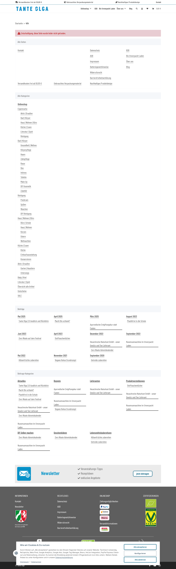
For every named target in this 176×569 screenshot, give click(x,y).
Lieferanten (95, 380)
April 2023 (58, 333)
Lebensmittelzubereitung (100, 432)
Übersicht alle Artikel (26, 286)
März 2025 (94, 316)
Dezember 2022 (96, 333)
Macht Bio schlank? (62, 321)
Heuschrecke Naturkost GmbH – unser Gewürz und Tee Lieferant (105, 343)
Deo (22, 168)
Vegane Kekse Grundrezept (65, 360)
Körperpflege (26, 149)
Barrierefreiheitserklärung (100, 77)
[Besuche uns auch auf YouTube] (154, 565)
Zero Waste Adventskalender (102, 350)
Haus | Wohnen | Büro (29, 122)
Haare (23, 154)
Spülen (23, 204)
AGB (91, 55)
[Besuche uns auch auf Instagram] (159, 565)
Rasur (23, 163)
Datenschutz (36, 562)
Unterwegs (25, 272)
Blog (130, 8)
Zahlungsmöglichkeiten (109, 501)
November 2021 (60, 355)
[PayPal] (104, 506)
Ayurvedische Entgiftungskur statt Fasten (103, 326)
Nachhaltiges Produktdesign (129, 2)
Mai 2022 (21, 355)
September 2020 (97, 355)
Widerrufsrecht (96, 72)
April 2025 (58, 316)
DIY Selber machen (26, 432)
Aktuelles (22, 380)
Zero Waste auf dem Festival (30, 338)
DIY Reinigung (26, 213)
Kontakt (158, 2)
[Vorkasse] (104, 512)
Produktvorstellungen (135, 380)
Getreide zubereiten (99, 360)
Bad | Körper (25, 117)
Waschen (24, 209)
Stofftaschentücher (62, 338)
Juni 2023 (22, 333)
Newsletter (19, 506)
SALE (20, 295)
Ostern (23, 236)
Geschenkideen (60, 432)
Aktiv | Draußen (27, 113)
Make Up (24, 181)
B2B (96, 8)
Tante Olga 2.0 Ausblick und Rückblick (34, 321)
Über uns (129, 61)
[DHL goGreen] (104, 529)
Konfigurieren (140, 553)
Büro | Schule (26, 222)
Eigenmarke (22, 108)
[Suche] (136, 8)
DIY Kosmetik (26, 186)
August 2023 (131, 316)
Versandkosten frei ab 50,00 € (30, 2)
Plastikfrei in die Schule (136, 321)
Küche (23, 250)
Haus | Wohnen (26, 227)
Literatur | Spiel (27, 131)
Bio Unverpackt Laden (107, 8)
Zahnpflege (25, 158)
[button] (142, 8)
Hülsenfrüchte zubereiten (29, 360)
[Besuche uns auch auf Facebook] (149, 565)
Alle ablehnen (140, 560)
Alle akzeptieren (140, 547)
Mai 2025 (21, 316)
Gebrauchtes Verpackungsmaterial (80, 2)
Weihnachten (26, 240)
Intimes (23, 172)
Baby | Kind (22, 277)
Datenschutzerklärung (64, 557)
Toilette (23, 177)
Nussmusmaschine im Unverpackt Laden (139, 343)
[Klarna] (104, 517)
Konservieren (26, 259)
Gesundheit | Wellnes (29, 145)
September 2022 (133, 333)
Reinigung (24, 136)
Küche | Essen (26, 127)
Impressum (24, 562)
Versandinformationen (108, 523)
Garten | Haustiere (28, 268)
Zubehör (24, 190)
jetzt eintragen (142, 473)
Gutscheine (22, 291)
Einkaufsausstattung (29, 254)
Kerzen (23, 231)
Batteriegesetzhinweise (99, 66)
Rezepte (57, 380)
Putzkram (24, 199)
